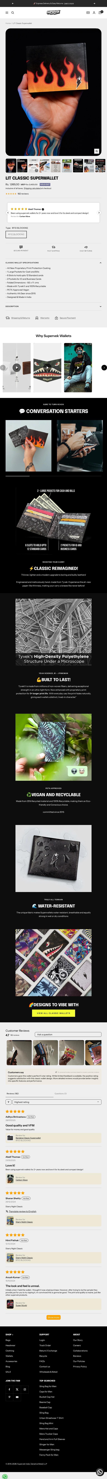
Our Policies (79, 1361)
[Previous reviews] (8, 212)
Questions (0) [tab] (61, 1093)
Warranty (44, 318)
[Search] (12, 12)
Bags (8, 1340)
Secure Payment (68, 318)
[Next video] (104, 367)
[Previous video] (3, 367)
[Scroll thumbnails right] (98, 1052)
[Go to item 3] (71, 1052)
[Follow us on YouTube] (17, 1397)
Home (8, 23)
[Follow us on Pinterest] (9, 1397)
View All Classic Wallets (53, 1013)
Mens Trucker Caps (48, 1434)
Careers (77, 1345)
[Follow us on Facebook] (9, 1389)
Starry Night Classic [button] (24, 1222)
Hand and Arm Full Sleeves (52, 1439)
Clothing (10, 1350)
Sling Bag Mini (46, 1423)
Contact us (44, 1366)
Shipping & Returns (20, 318)
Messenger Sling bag (49, 1449)
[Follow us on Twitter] (17, 1389)
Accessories (11, 1361)
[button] (53, 213)
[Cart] (100, 12)
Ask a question (44, 1034)
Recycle (43, 1356)
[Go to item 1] (19, 1052)
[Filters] (8, 1102)
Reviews (77, 1356)
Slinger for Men (46, 1444)
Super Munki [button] (21, 1305)
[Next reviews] (99, 212)
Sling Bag (43, 1412)
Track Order (45, 1345)
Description (12, 306)
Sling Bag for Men (47, 1386)
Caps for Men (45, 1391)
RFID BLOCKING (16, 234)
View (71, 3)
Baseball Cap (45, 1407)
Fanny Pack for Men (48, 1455)
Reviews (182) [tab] (13, 1093)
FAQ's (42, 1361)
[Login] (94, 12)
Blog (8, 1366)
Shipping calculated (32, 188)
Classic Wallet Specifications (22, 263)
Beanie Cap (44, 1402)
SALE (8, 1372)
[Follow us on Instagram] (25, 1389)
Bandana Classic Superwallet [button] (28, 1138)
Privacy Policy (80, 1366)
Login (42, 1340)
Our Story (78, 1340)
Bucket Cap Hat (46, 1397)
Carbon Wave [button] (22, 1180)
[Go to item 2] (45, 1052)
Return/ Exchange (48, 1350)
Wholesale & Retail (48, 1372)
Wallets (9, 1356)
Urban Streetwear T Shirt (51, 1418)
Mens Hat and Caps (48, 1428)
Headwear (10, 1345)
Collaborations (80, 1350)
